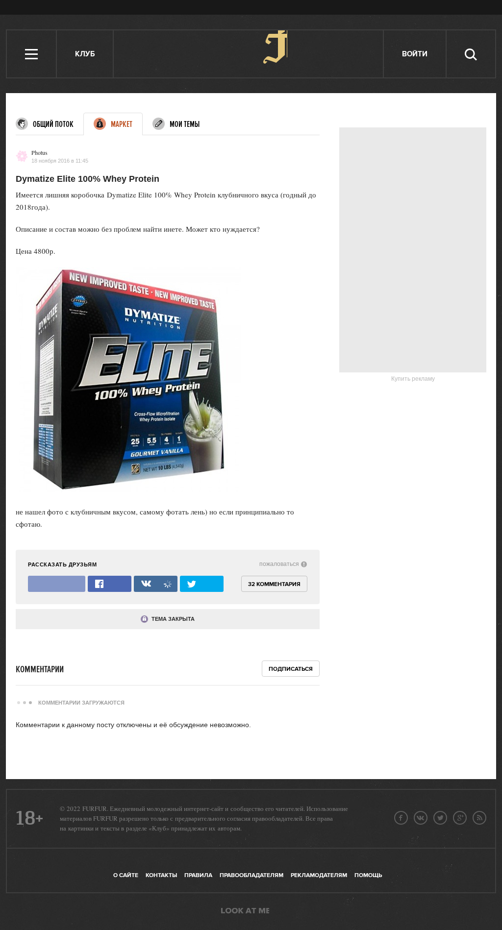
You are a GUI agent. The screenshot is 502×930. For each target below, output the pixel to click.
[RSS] (479, 818)
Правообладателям (251, 875)
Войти (414, 54)
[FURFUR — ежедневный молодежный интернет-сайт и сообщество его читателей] (249, 53)
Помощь (368, 875)
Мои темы (185, 124)
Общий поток (53, 124)
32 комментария (274, 584)
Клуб (85, 54)
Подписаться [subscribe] (291, 669)
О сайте (125, 875)
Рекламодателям (319, 875)
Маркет (121, 124)
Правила (198, 875)
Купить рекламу (413, 379)
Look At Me (245, 911)
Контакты (161, 875)
